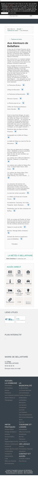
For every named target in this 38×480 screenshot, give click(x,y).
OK (31, 16)
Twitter (9, 372)
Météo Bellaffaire (11, 258)
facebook (16, 372)
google (6, 372)
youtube (22, 372)
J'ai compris (4, 13)
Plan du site (8, 471)
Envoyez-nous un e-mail (12, 368)
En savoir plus (12, 13)
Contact (8, 470)
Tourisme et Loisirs (16, 39)
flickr (12, 372)
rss (19, 372)
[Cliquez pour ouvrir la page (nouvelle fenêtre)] (23, 85)
